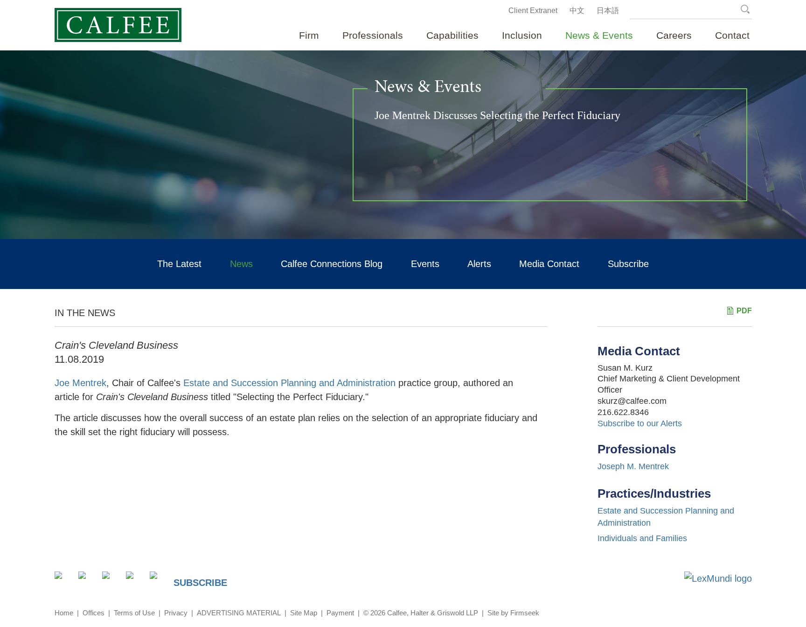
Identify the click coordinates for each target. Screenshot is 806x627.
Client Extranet (532, 10)
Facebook (111, 580)
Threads (159, 580)
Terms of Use (134, 613)
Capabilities (452, 35)
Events (425, 263)
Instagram (135, 580)
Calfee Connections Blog (331, 263)
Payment (340, 613)
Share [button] (64, 580)
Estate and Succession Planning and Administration (289, 383)
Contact (732, 35)
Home (64, 613)
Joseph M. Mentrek (633, 466)
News (241, 263)
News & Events (599, 35)
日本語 (608, 10)
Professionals (372, 35)
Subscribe (628, 263)
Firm (309, 35)
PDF (744, 311)
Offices (93, 613)
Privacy (176, 613)
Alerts (479, 263)
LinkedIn (87, 580)
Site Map (303, 613)
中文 (577, 10)
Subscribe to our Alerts (640, 423)
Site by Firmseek (513, 613)
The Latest (179, 263)
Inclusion (522, 35)
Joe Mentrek (80, 383)
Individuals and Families (642, 538)
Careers (674, 35)
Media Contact (549, 263)
